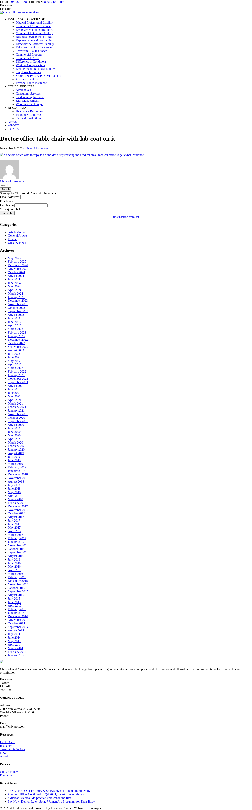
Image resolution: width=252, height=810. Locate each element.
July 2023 (14, 318)
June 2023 (14, 322)
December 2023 (18, 300)
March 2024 (15, 293)
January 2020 (16, 449)
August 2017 (16, 517)
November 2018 (18, 478)
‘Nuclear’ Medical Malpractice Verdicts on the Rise (39, 798)
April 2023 (14, 325)
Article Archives (18, 232)
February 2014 (17, 651)
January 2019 (16, 470)
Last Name (7, 205)
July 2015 (14, 598)
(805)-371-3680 (18, 1)
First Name (7, 201)
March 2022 (15, 368)
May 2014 (14, 641)
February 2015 (17, 609)
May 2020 (14, 435)
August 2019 (16, 453)
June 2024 (14, 283)
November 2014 (18, 619)
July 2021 (14, 389)
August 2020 (16, 424)
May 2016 (14, 566)
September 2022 (18, 346)
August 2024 (16, 275)
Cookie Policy (9, 771)
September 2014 (18, 627)
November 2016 (18, 545)
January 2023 (16, 336)
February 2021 (17, 407)
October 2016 (16, 549)
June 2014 (14, 637)
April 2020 (14, 439)
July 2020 (14, 428)
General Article (17, 235)
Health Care (7, 742)
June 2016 (14, 563)
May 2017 (14, 527)
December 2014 (18, 616)
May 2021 (14, 396)
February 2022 (17, 371)
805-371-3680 (9, 719)
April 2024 (14, 290)
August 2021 (16, 385)
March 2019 (15, 463)
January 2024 (16, 297)
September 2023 (18, 311)
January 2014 (16, 655)
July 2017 (14, 520)
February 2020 (17, 446)
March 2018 (15, 499)
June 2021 (14, 392)
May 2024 (14, 286)
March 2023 (15, 329)
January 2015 (16, 612)
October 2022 (16, 343)
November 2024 (18, 268)
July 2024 (14, 279)
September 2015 (18, 591)
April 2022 (14, 364)
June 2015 (14, 602)
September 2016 (18, 552)
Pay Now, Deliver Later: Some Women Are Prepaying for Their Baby (51, 801)
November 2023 (18, 304)
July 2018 (14, 485)
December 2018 (18, 474)
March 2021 (15, 403)
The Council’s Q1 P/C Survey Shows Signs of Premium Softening (49, 790)
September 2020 (18, 421)
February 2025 (17, 261)
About (4, 756)
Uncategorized (17, 242)
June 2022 (14, 357)
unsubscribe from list (126, 217)
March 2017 (15, 534)
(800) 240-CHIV (53, 1)
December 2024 (18, 265)
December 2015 (18, 580)
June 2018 (14, 488)
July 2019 (14, 456)
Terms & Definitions (12, 749)
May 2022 (14, 361)
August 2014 (16, 630)
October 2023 (16, 307)
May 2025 (14, 258)
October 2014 (16, 623)
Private (12, 239)
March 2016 (15, 573)
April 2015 (14, 605)
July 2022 (14, 353)
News (3, 752)
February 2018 (17, 502)
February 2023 (17, 332)
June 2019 (14, 460)
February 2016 (17, 577)
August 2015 (16, 595)
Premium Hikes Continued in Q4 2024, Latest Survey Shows (46, 794)
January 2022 (16, 375)
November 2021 (18, 378)
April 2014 (14, 644)
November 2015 (18, 584)
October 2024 (16, 272)
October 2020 (16, 417)
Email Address (10, 197)
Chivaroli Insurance (35, 148)
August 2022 (16, 350)
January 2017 (16, 541)
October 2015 (16, 588)
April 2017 (14, 531)
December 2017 (18, 506)
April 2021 (14, 400)
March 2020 (15, 442)
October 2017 (16, 513)
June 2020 (14, 431)
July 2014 (14, 634)
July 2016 (14, 559)
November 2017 (18, 509)
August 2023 (16, 314)
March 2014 (15, 648)
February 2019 (17, 467)
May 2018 (14, 492)
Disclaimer (6, 775)
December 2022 (18, 339)
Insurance (6, 745)
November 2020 (18, 414)
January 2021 (16, 410)
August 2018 (16, 481)
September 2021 (18, 382)
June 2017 (14, 524)
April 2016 (14, 570)
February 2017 (17, 538)
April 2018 (14, 495)
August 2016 (16, 556)
